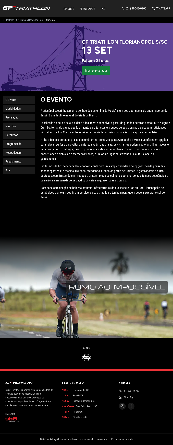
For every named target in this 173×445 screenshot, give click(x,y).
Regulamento (13, 161)
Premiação (11, 117)
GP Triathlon (8, 20)
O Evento (10, 100)
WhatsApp (163, 8)
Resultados (87, 8)
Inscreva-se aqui (96, 70)
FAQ (103, 8)
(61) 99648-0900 (136, 8)
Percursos (11, 135)
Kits (7, 170)
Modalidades (13, 108)
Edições (69, 8)
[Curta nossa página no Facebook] (131, 406)
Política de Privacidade (122, 439)
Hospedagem (13, 152)
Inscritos (10, 126)
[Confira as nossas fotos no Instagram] (122, 406)
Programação (13, 144)
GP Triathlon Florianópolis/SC (30, 20)
